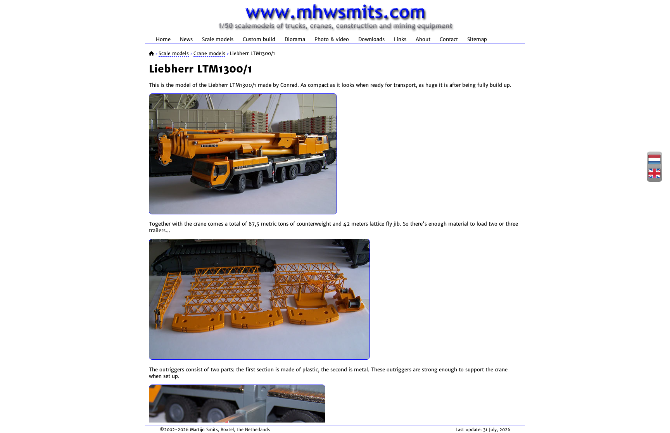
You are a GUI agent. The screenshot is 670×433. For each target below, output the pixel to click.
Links (400, 39)
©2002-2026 (174, 429)
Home (163, 39)
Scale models (217, 39)
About (423, 39)
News (186, 39)
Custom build (259, 39)
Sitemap (477, 39)
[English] (654, 177)
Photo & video (331, 39)
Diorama (295, 39)
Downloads (371, 39)
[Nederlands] (654, 163)
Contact (449, 39)
